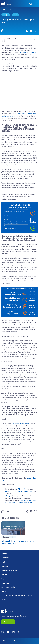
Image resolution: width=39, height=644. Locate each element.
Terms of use (5, 604)
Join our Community (8, 587)
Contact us (5, 583)
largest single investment (27, 52)
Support (4, 579)
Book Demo (8, 622)
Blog (3, 562)
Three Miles (22, 489)
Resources (5, 558)
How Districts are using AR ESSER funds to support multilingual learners (20, 502)
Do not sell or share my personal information (16, 596)
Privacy (3, 600)
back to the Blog (8, 9)
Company (4, 566)
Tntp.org (7, 496)
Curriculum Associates (9, 570)
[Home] (6, 3)
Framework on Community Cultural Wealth (19, 491)
